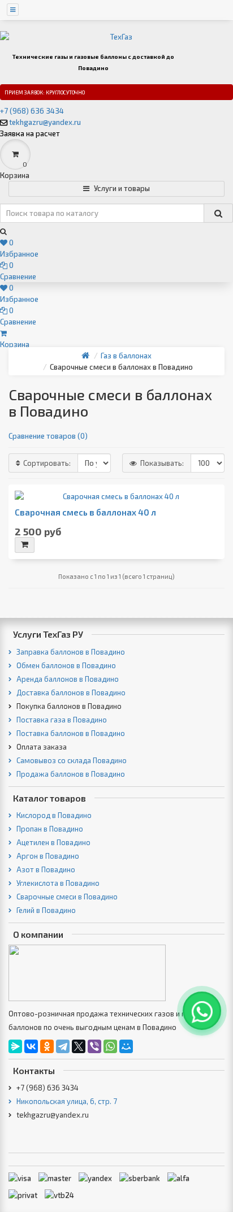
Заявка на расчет (30, 133)
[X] (78, 1046)
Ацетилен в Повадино (52, 842)
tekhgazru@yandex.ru (45, 122)
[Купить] (24, 545)
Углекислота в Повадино (57, 883)
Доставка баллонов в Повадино (70, 692)
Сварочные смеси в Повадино (66, 896)
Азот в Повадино (45, 869)
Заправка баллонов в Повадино (70, 651)
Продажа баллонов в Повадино (70, 773)
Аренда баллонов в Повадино (67, 678)
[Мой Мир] (126, 1046)
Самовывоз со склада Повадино (71, 760)
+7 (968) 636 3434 (32, 110)
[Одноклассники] (47, 1046)
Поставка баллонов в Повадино (70, 733)
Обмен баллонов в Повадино (65, 665)
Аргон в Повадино (47, 855)
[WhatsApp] (110, 1046)
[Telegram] (63, 1046)
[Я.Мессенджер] (15, 1046)
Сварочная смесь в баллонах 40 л (85, 512)
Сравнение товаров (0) (48, 435)
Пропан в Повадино (49, 828)
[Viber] (94, 1046)
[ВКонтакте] (31, 1046)
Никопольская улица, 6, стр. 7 (66, 1101)
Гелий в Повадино (45, 910)
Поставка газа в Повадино (61, 719)
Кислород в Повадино (53, 815)
